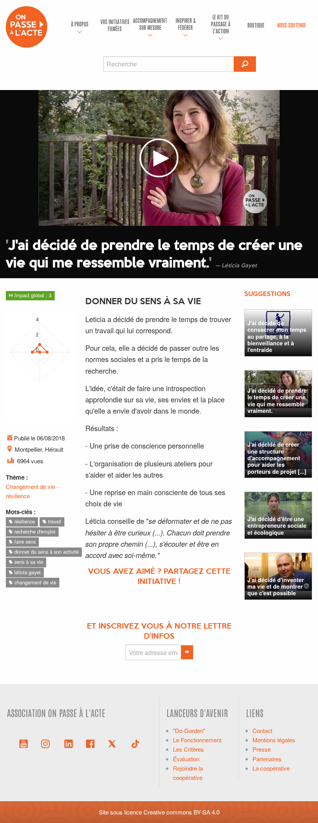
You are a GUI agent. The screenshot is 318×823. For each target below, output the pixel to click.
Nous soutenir (291, 24)
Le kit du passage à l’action (220, 23)
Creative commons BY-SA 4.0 (181, 812)
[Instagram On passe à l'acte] (47, 743)
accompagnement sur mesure (150, 24)
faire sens (24, 541)
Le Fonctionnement (197, 740)
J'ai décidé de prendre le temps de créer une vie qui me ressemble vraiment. (277, 400)
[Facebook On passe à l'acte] (90, 743)
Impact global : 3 (32, 295)
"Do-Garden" (189, 730)
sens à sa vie (28, 561)
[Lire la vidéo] (159, 158)
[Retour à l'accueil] (26, 26)
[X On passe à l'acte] (113, 743)
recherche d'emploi (34, 531)
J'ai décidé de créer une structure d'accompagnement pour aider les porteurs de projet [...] (276, 457)
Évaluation (186, 759)
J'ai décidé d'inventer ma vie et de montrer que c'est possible (275, 586)
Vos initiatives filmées (115, 25)
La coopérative (271, 768)
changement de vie (34, 582)
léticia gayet (27, 572)
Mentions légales (273, 740)
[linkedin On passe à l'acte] (69, 743)
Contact (262, 730)
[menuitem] (79, 25)
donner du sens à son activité (46, 551)
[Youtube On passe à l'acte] (24, 743)
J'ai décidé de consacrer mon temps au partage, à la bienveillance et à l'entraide (276, 336)
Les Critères (188, 749)
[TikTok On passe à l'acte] (135, 743)
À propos (79, 23)
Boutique (255, 24)
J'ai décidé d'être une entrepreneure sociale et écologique (276, 525)
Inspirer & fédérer (185, 24)
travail (54, 521)
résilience (24, 521)
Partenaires (267, 759)
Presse (261, 749)
